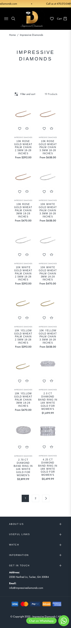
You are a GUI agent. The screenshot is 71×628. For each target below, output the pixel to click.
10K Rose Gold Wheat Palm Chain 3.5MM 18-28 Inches (48, 147)
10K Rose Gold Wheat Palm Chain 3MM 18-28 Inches (23, 210)
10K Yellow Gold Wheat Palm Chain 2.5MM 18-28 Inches (23, 336)
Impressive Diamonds (23, 137)
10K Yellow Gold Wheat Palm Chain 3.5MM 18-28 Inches (48, 336)
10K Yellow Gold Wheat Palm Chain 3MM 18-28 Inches (23, 399)
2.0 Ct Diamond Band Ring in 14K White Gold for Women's (47, 401)
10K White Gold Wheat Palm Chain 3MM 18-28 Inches (48, 273)
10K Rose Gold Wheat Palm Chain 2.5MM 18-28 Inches (23, 147)
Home (12, 35)
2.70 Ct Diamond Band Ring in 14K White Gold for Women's (23, 467)
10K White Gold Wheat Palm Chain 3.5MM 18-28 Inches (48, 210)
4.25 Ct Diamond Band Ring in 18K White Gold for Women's (47, 467)
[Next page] (45, 498)
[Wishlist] (50, 19)
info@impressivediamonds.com (26, 588)
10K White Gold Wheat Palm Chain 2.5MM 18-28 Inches (23, 273)
